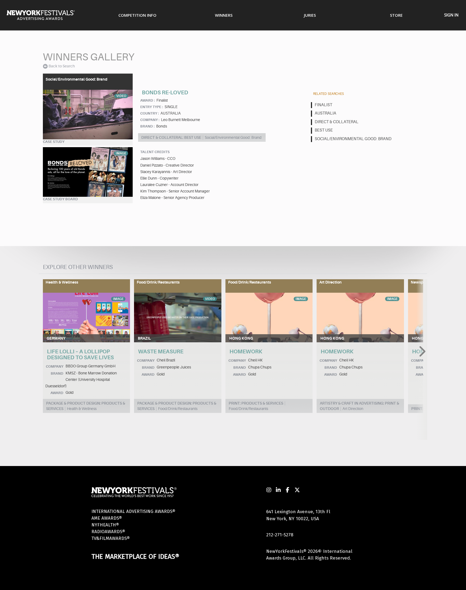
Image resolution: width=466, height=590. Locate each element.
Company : (149, 120)
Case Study (53, 142)
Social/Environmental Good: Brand (353, 139)
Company (54, 366)
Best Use (324, 130)
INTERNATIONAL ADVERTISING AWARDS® (133, 511)
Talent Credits (155, 152)
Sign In (451, 15)
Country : (149, 113)
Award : (147, 100)
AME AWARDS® (106, 518)
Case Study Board (60, 199)
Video (121, 96)
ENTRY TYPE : (151, 107)
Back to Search (62, 66)
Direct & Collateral (336, 122)
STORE (396, 15)
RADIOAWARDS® (108, 531)
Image (121, 153)
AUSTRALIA (325, 113)
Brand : (147, 126)
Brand (57, 373)
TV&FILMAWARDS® (110, 538)
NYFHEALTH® (105, 525)
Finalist (323, 105)
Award (56, 393)
